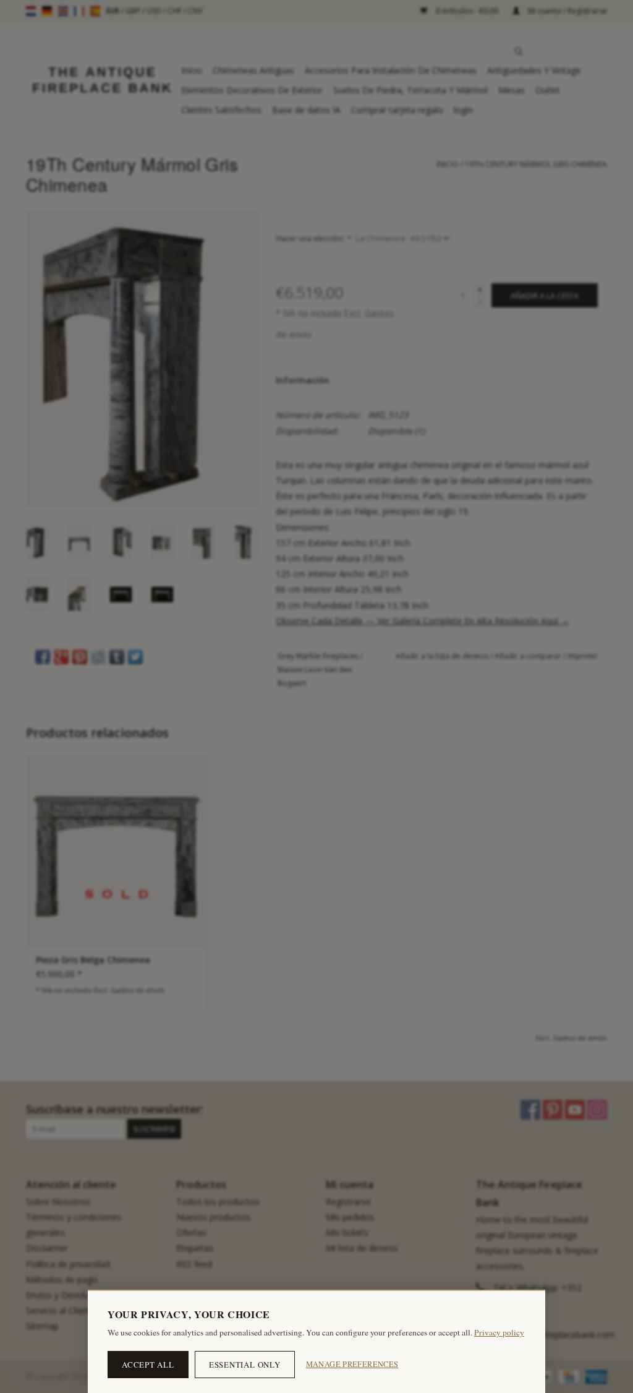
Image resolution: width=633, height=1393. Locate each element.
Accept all (148, 1364)
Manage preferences (352, 1364)
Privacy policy (499, 1332)
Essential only (245, 1364)
